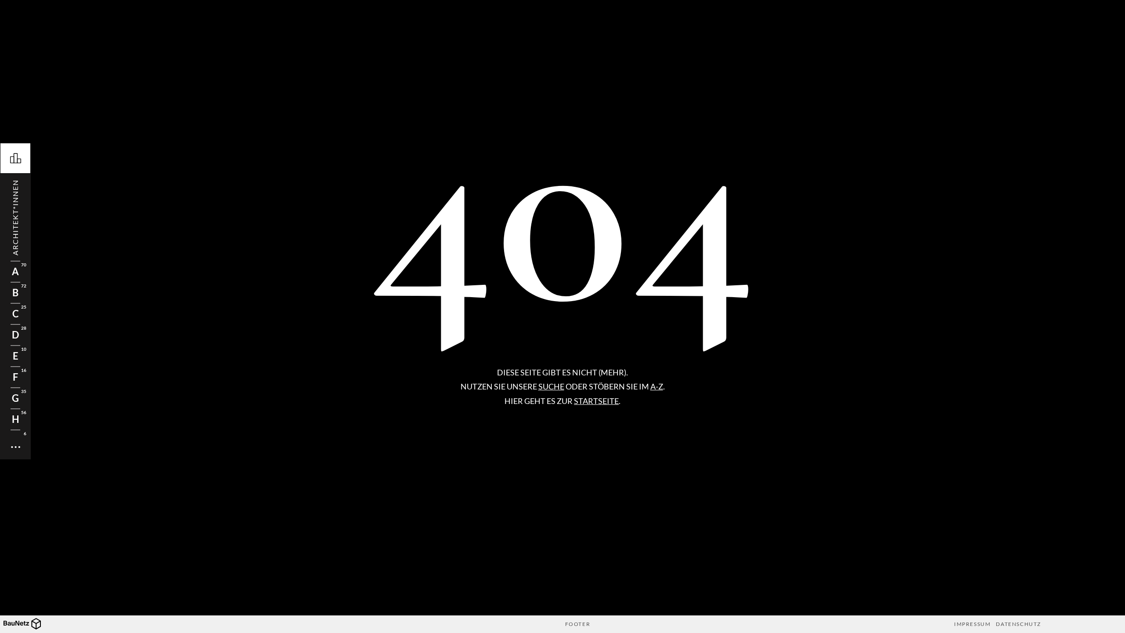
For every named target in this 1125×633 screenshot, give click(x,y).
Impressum (972, 624)
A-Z (656, 386)
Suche (551, 386)
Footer (578, 624)
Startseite (596, 401)
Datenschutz (1018, 624)
